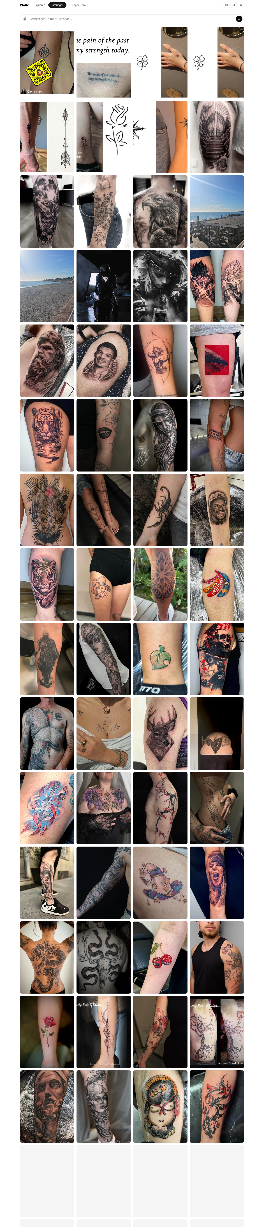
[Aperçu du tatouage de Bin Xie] (47, 360)
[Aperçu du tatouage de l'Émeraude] (104, 808)
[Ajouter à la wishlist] (69, 31)
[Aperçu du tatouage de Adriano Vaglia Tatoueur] (47, 286)
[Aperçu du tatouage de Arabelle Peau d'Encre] (104, 1032)
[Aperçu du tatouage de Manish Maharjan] (47, 510)
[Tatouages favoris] (226, 5)
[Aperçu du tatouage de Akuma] (104, 435)
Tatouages (57, 5)
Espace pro (79, 5)
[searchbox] (132, 19)
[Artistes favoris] (233, 5)
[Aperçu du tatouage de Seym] (47, 1032)
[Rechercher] (239, 19)
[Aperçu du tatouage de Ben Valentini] (104, 957)
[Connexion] (241, 5)
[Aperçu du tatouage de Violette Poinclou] (217, 957)
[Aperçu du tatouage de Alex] (47, 883)
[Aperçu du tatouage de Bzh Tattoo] (47, 62)
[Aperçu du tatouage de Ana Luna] (47, 211)
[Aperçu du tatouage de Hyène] (47, 808)
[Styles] (25, 19)
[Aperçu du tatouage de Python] (47, 733)
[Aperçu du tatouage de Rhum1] (47, 435)
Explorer (40, 5)
